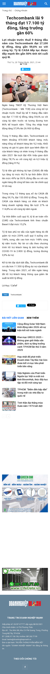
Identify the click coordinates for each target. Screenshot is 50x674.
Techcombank (16, 295)
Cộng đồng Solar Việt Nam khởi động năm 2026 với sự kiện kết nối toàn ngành (31, 327)
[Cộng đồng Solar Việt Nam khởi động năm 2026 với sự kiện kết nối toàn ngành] (9, 327)
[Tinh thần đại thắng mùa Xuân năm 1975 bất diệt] (9, 406)
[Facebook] (25, 667)
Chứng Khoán (21, 10)
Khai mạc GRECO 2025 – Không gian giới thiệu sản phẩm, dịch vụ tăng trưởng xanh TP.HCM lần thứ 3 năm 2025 (31, 343)
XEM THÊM (33, 318)
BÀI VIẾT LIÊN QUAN (13, 318)
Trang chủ (7, 10)
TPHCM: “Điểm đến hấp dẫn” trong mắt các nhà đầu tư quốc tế (32, 392)
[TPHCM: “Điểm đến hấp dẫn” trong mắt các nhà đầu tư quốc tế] (9, 392)
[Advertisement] (25, 446)
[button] (46, 3)
